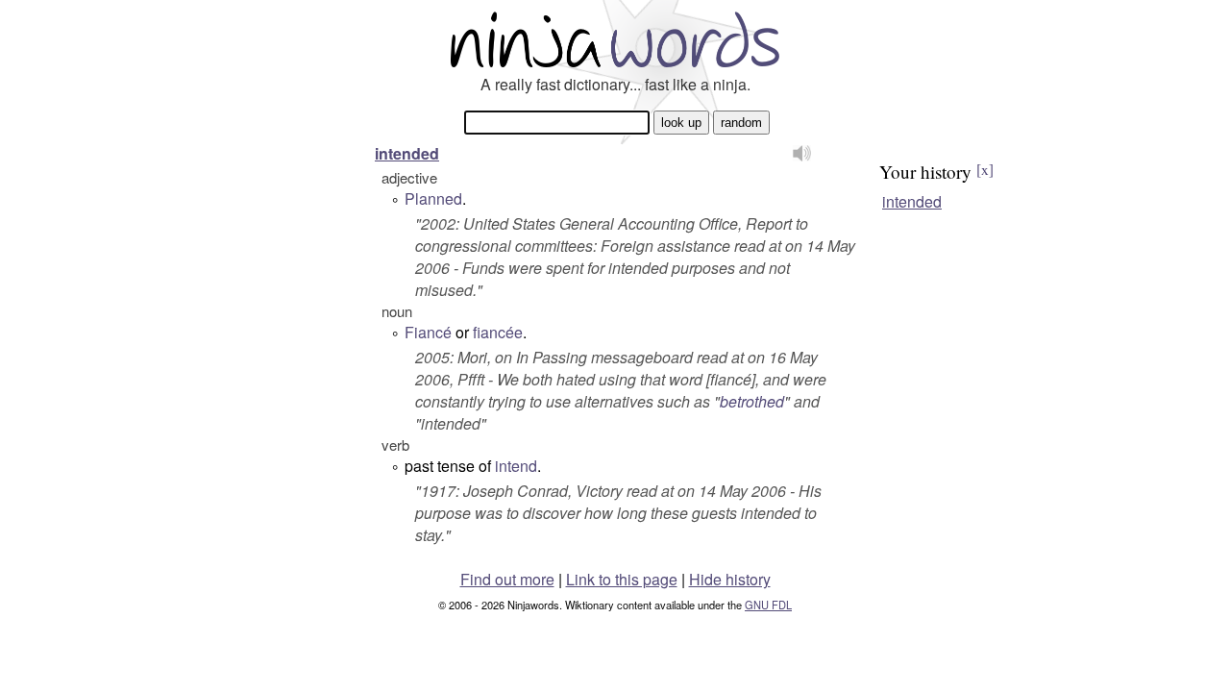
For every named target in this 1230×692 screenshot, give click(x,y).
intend (516, 466)
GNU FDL (768, 604)
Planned (433, 198)
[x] (985, 169)
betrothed (752, 401)
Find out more (507, 579)
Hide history (730, 579)
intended (407, 153)
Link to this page (621, 579)
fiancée (498, 332)
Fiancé (428, 332)
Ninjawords (615, 39)
